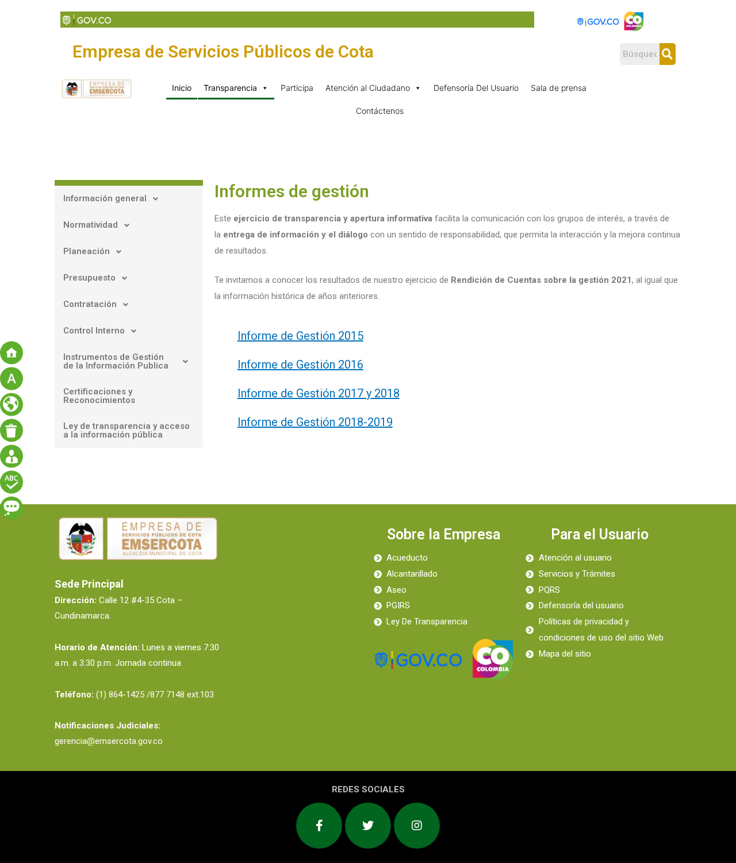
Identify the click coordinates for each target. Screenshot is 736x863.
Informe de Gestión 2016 (300, 364)
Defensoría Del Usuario (476, 88)
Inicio (181, 88)
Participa (297, 88)
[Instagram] (417, 826)
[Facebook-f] (319, 826)
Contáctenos (380, 111)
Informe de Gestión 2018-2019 (315, 422)
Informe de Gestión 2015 (300, 336)
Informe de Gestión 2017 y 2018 (318, 393)
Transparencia (230, 88)
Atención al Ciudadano (367, 88)
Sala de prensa (558, 88)
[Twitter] (368, 826)
